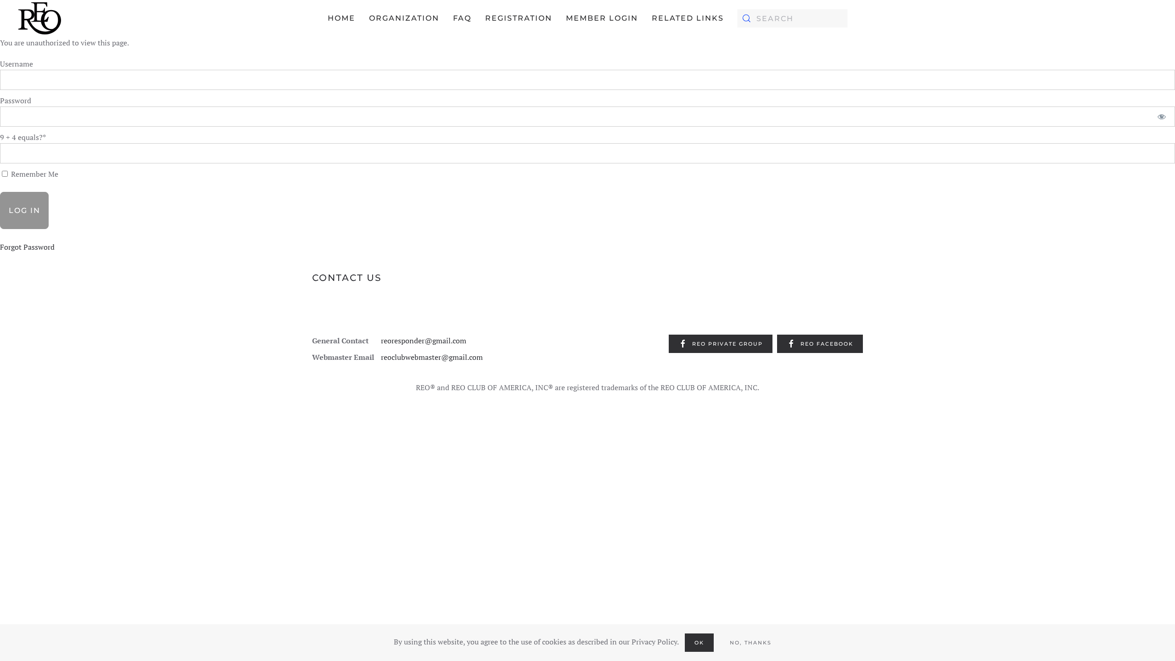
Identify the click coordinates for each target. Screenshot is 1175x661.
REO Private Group (727, 344)
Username (16, 64)
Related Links (688, 18)
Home (341, 18)
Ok (699, 642)
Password (15, 100)
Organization (404, 18)
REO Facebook (826, 344)
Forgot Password (27, 247)
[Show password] (1162, 116)
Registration (518, 18)
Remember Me (33, 174)
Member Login (602, 18)
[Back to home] (39, 18)
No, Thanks (751, 642)
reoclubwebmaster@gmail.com (432, 357)
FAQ (462, 18)
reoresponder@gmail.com (423, 341)
